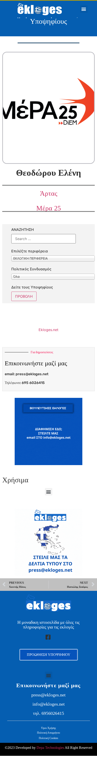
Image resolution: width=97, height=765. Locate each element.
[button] (84, 9)
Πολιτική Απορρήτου (48, 732)
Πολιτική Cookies (48, 738)
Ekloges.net (48, 329)
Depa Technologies (50, 748)
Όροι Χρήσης (48, 728)
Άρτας (48, 193)
